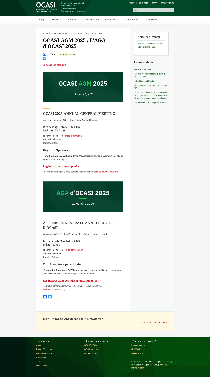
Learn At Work (111, 19)
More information (73, 135)
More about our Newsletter (154, 322)
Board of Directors (44, 349)
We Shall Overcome (142, 69)
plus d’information (74, 250)
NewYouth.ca (137, 349)
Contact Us (41, 357)
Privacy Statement (139, 368)
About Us (40, 345)
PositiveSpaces (138, 345)
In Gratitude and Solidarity (145, 81)
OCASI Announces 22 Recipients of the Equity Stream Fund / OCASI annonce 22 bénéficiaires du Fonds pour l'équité (151, 95)
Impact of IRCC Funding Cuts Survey (150, 102)
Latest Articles (132, 19)
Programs (73, 19)
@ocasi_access (91, 353)
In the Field (143, 3)
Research (56, 19)
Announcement (57, 34)
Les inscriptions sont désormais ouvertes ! (71, 280)
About (131, 3)
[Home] (60, 12)
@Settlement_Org (91, 349)
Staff (154, 3)
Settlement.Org (137, 353)
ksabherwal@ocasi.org (107, 171)
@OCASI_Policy (91, 345)
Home (45, 34)
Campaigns (151, 19)
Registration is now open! (60, 166)
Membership (91, 19)
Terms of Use (165, 365)
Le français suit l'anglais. (55, 65)
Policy (41, 19)
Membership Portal (44, 353)
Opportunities (167, 3)
